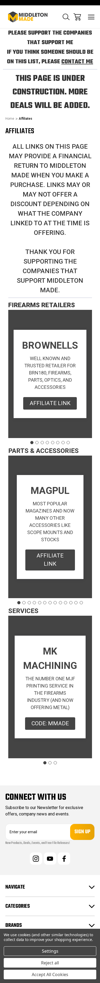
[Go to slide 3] (42, 442)
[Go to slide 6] (57, 442)
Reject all (50, 963)
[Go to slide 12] (76, 602)
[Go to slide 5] (52, 442)
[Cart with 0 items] (77, 16)
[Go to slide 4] (47, 442)
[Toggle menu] (91, 17)
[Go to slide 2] (37, 442)
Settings (50, 951)
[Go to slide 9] (60, 602)
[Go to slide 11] (71, 602)
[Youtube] (50, 858)
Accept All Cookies (50, 974)
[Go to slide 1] (31, 442)
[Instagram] (36, 858)
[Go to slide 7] (63, 442)
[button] (50, 403)
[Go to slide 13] (81, 602)
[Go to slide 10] (65, 602)
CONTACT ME (77, 61)
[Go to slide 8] (68, 442)
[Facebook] (64, 858)
